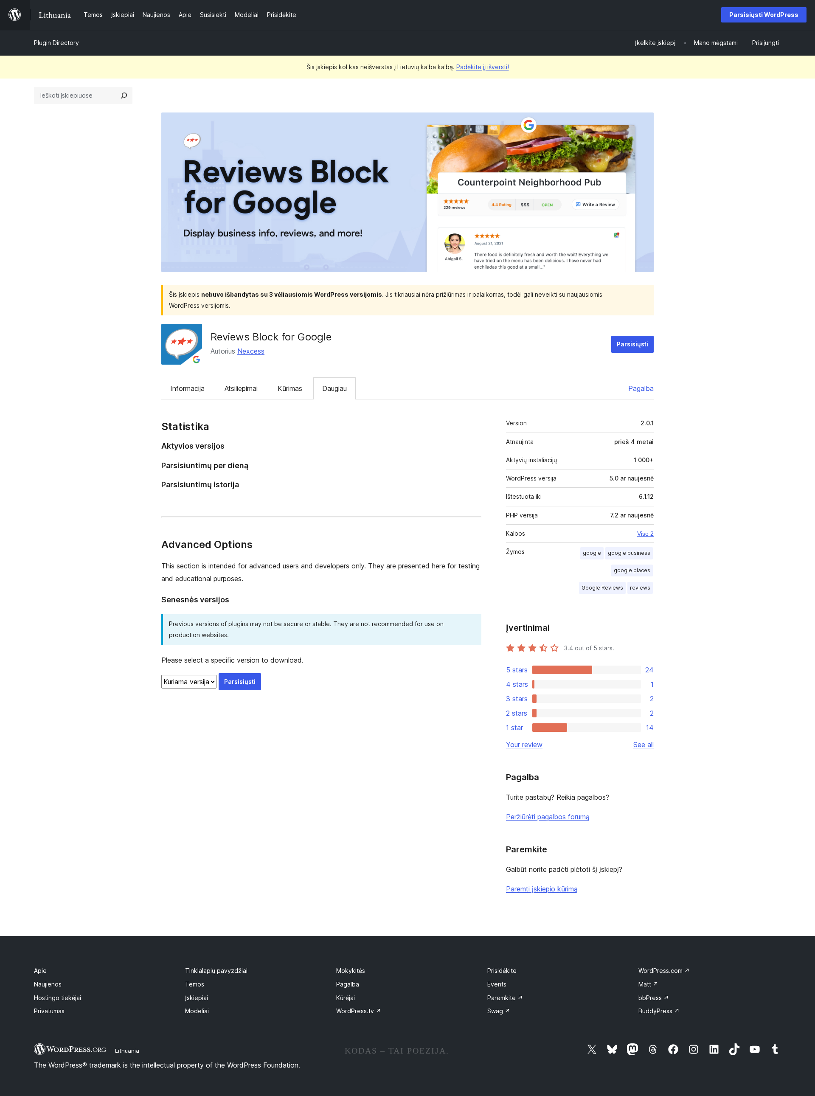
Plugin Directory (56, 42)
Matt (648, 984)
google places (632, 570)
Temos (194, 984)
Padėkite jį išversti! (482, 66)
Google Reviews (602, 588)
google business (629, 553)
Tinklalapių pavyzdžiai (216, 970)
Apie (40, 970)
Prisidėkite (502, 970)
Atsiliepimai (241, 388)
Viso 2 (645, 533)
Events (496, 984)
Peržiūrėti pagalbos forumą (548, 816)
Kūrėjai (345, 997)
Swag (498, 1011)
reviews (640, 588)
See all (643, 744)
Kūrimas (290, 388)
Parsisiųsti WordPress (763, 14)
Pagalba (641, 388)
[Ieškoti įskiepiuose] (123, 95)
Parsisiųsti (632, 344)
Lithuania (127, 1050)
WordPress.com (664, 970)
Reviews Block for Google (271, 337)
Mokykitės (350, 970)
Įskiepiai (196, 997)
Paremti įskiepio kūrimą (542, 889)
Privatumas (49, 1011)
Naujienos (48, 984)
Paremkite (505, 997)
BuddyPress (659, 1011)
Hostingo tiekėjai (57, 997)
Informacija (187, 388)
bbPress (653, 997)
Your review (524, 744)
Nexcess (250, 351)
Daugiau (334, 388)
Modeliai (197, 1011)
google (592, 553)
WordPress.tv (358, 1011)
